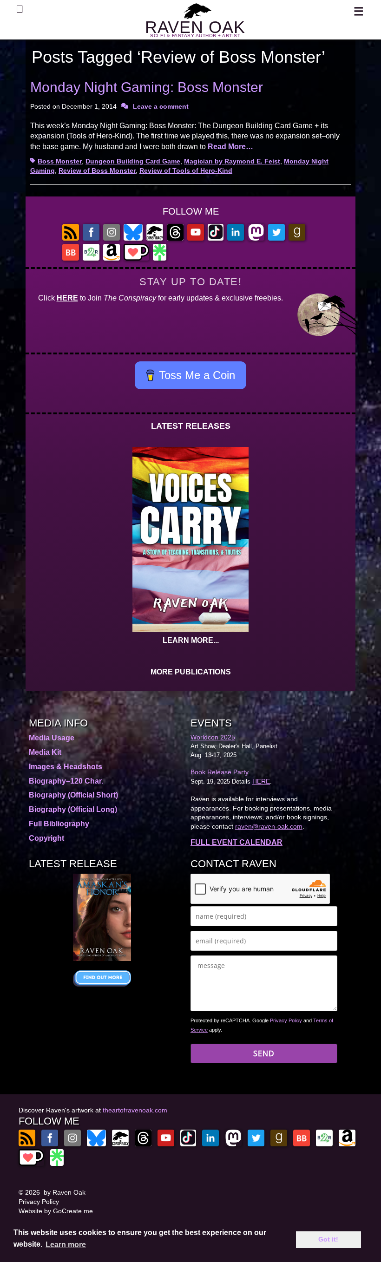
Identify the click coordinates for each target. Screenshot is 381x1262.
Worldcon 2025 (212, 737)
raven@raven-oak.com (268, 826)
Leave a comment (161, 106)
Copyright (46, 838)
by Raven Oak (64, 1192)
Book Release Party (219, 772)
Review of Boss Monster (97, 170)
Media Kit (45, 752)
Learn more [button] (66, 1245)
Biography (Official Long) (73, 809)
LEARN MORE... (191, 640)
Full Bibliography (59, 824)
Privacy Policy (286, 1020)
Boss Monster (60, 161)
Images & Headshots (65, 767)
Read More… (230, 146)
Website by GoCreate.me (56, 1211)
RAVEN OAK (195, 27)
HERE (67, 298)
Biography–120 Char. (66, 781)
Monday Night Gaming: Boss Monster (146, 87)
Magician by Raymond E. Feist (232, 161)
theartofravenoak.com (135, 1110)
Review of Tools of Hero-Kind (185, 170)
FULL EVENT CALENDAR (236, 842)
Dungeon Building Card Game (132, 161)
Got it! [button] (328, 1239)
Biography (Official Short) (73, 795)
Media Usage (51, 738)
